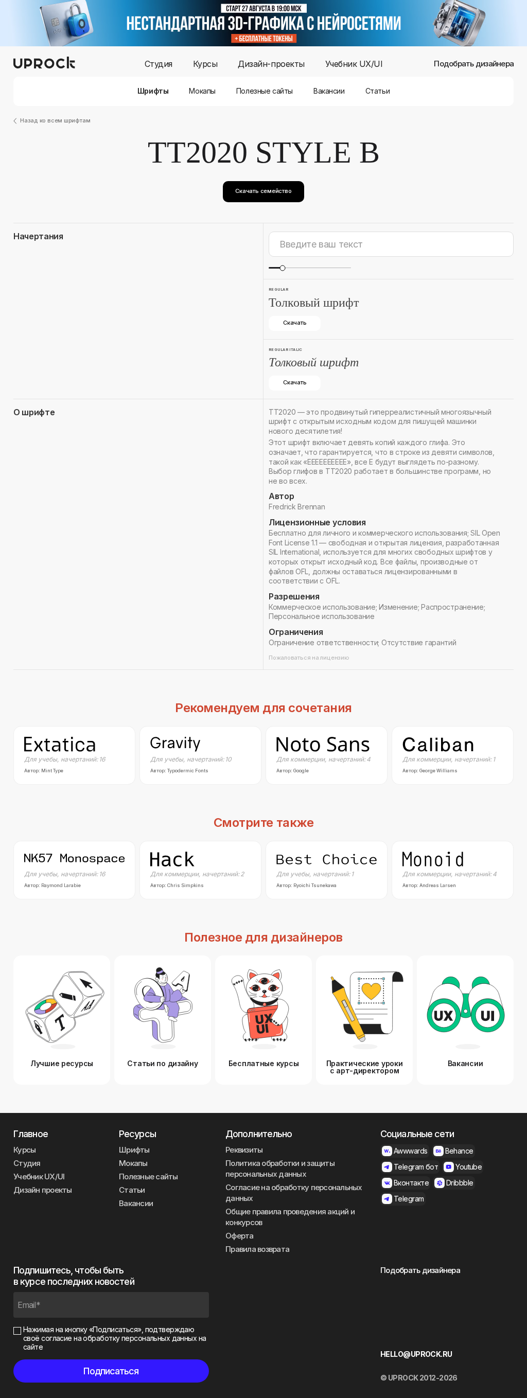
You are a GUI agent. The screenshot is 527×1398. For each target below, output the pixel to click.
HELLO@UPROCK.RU (416, 1354)
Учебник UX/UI (354, 64)
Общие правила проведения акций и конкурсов (290, 1217)
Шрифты (152, 91)
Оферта (239, 1236)
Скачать (294, 322)
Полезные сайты (264, 91)
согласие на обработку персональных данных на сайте (114, 1342)
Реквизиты (243, 1150)
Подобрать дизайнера (474, 63)
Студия (158, 64)
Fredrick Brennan (297, 506)
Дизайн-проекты (271, 64)
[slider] (282, 268)
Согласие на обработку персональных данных (293, 1192)
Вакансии (329, 91)
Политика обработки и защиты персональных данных (280, 1168)
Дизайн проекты (42, 1190)
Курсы (205, 64)
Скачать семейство (263, 190)
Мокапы (202, 91)
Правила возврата (257, 1249)
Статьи (377, 91)
